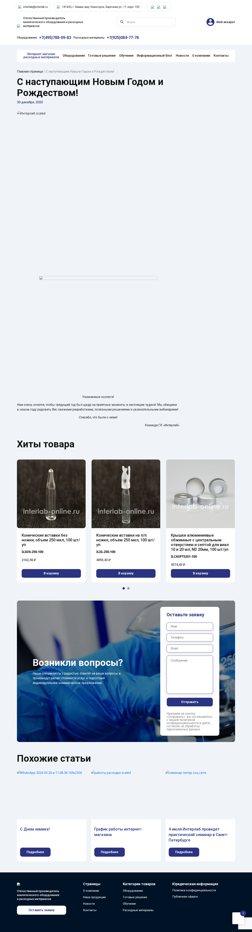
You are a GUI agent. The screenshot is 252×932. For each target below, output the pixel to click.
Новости (89, 903)
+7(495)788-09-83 (55, 37)
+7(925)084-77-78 (123, 37)
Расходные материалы (138, 910)
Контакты (89, 910)
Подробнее (35, 852)
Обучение (129, 903)
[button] (123, 588)
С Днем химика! (35, 829)
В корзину (51, 573)
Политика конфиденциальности (194, 890)
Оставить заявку (42, 910)
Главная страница (30, 71)
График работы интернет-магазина (118, 832)
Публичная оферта (185, 896)
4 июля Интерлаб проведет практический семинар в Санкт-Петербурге (198, 834)
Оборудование (133, 890)
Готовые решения (135, 897)
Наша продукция (94, 897)
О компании (91, 890)
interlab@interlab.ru (35, 6)
